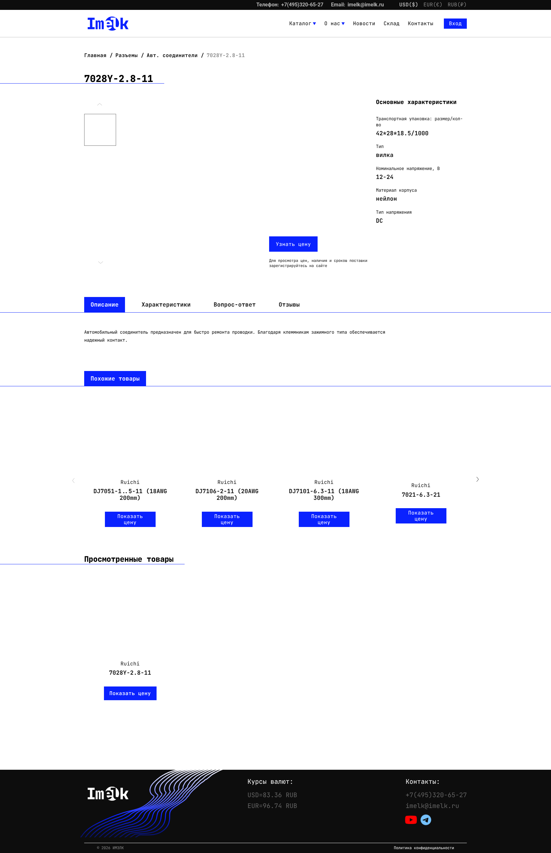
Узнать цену (293, 244)
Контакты (420, 23)
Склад (392, 23)
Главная (97, 55)
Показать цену (130, 519)
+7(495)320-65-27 (302, 5)
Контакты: (423, 781)
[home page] (108, 23)
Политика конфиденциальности (424, 848)
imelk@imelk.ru (366, 5)
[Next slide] (477, 480)
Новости (364, 23)
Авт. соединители (172, 55)
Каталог (300, 23)
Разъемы (126, 55)
